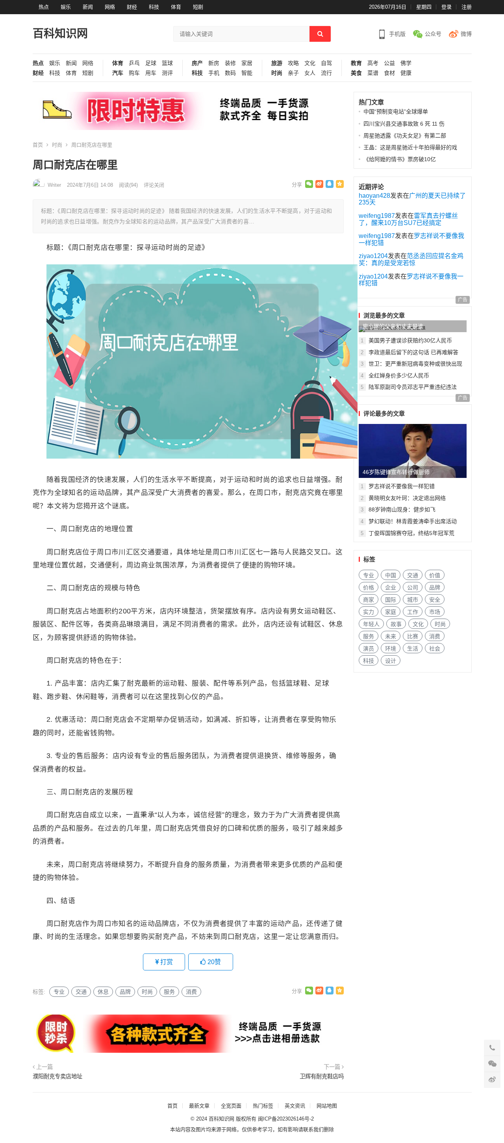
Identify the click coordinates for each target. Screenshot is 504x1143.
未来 (390, 636)
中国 (390, 575)
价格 (368, 587)
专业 (59, 992)
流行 (326, 73)
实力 (368, 612)
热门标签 (263, 1106)
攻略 (293, 63)
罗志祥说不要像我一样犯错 (402, 486)
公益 (389, 63)
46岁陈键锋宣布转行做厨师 (396, 472)
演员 (368, 648)
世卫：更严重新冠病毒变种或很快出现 (415, 364)
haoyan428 (374, 195)
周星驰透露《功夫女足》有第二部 (404, 135)
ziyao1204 (373, 256)
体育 (176, 7)
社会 (434, 648)
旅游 (276, 63)
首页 (38, 145)
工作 (412, 612)
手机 (213, 73)
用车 (150, 73)
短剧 (198, 7)
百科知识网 (60, 34)
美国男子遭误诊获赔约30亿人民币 (410, 340)
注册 (466, 7)
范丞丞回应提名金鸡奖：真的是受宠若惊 (411, 259)
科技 (154, 7)
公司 (412, 587)
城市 (412, 600)
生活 (412, 648)
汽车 (117, 73)
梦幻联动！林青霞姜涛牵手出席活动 (413, 521)
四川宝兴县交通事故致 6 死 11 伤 (404, 124)
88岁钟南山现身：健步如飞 (402, 509)
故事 (396, 624)
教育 (356, 63)
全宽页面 (231, 1106)
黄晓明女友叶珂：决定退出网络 (407, 498)
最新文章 (199, 1106)
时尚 (276, 73)
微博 (466, 34)
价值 (434, 575)
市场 (434, 612)
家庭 (390, 612)
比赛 (412, 636)
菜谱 (372, 73)
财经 (132, 7)
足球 (150, 63)
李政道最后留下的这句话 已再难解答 (413, 352)
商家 (368, 600)
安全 (434, 600)
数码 (230, 73)
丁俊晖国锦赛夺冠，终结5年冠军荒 (411, 533)
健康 (405, 73)
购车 (134, 73)
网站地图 (327, 1106)
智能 (246, 73)
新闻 (88, 7)
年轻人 (371, 624)
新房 (213, 63)
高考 (372, 63)
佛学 (405, 63)
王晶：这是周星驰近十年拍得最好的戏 (410, 147)
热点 (44, 7)
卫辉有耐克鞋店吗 (322, 1076)
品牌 (125, 992)
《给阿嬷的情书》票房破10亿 (399, 159)
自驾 (326, 63)
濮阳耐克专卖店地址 (57, 1076)
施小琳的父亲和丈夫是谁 (393, 326)
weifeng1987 (377, 215)
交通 (81, 992)
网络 (110, 7)
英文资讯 (295, 1106)
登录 (446, 7)
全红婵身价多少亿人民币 (399, 375)
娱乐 (66, 7)
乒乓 (134, 63)
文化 (309, 63)
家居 (246, 63)
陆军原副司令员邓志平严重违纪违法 (413, 387)
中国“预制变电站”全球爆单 (395, 111)
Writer (54, 185)
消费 (191, 992)
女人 (309, 73)
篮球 (167, 63)
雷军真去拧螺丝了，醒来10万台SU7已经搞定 (408, 219)
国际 (390, 600)
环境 (390, 648)
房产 (197, 63)
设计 (390, 661)
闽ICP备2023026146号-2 (286, 1119)
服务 (169, 992)
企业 (390, 587)
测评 (167, 73)
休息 (103, 992)
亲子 (293, 73)
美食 (356, 73)
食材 (389, 73)
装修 (230, 63)
